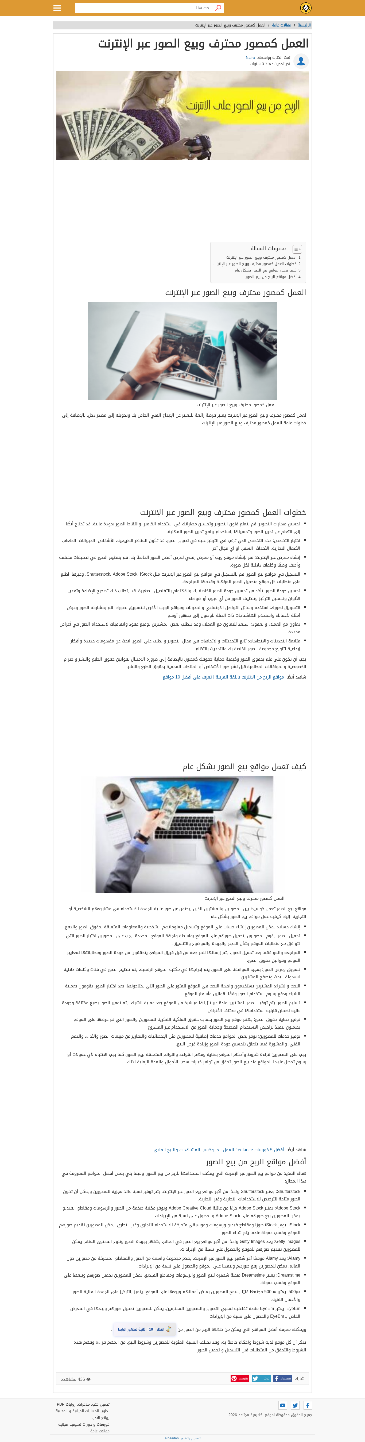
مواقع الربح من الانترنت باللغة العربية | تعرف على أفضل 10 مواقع (223, 677)
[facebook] (308, 1405)
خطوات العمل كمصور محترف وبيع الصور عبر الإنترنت (255, 264)
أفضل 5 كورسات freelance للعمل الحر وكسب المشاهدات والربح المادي (219, 1150)
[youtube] (282, 1405)
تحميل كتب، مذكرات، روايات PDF (83, 1404)
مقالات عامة (100, 1431)
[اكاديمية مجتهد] (306, 8)
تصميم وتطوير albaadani (182, 1438)
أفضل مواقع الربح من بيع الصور (271, 277)
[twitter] (295, 1405)
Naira (250, 57)
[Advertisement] (182, 202)
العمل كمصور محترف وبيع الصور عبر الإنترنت (261, 257)
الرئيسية (304, 25)
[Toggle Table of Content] (295, 249)
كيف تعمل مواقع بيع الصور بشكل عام (266, 270)
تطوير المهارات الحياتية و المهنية (83, 1411)
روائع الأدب (101, 1417)
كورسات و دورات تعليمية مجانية (84, 1424)
